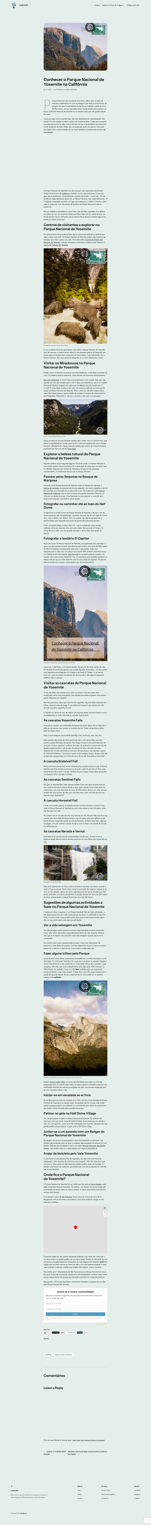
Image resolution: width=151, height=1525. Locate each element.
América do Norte (71, 90)
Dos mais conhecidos (51, 380)
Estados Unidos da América (63, 1355)
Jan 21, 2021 (47, 90)
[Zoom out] (104, 1215)
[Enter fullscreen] (104, 1208)
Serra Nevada (96, 1184)
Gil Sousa (60, 90)
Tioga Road (71, 448)
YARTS (102, 1262)
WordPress (23, 1513)
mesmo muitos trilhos (57, 1082)
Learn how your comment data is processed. (89, 1440)
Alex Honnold (73, 554)
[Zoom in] (104, 1212)
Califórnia (65, 193)
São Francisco (67, 1197)
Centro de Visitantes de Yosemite (56, 245)
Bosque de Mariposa (51, 488)
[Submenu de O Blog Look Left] (139, 5)
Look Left (23, 5)
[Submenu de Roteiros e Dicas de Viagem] (123, 5)
